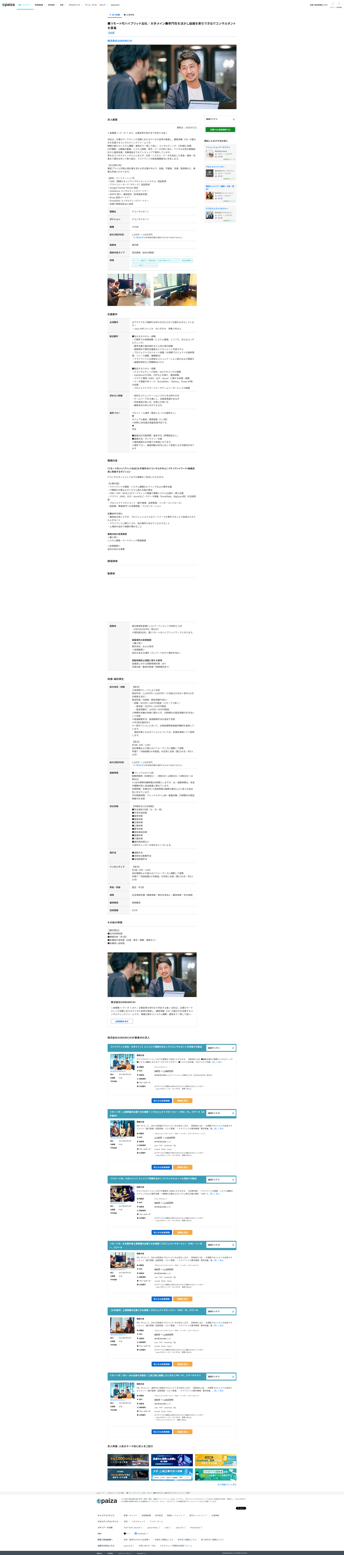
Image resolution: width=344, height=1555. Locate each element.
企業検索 (215, 1515)
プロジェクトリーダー (215, 166)
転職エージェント (174, 1515)
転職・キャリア (130, 1515)
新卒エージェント (196, 1515)
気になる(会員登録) (162, 1100)
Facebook (141, 1533)
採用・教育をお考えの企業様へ (137, 1539)
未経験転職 (146, 1515)
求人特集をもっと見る (227, 1484)
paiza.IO (179, 1527)
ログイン (332, 7)
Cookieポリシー (142, 1553)
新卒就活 (159, 1515)
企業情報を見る (121, 1021)
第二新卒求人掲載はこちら (212, 1539)
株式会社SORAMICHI (120, 40)
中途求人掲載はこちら (164, 1539)
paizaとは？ (115, 5)
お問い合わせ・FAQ (147, 1545)
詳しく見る (217, 1062)
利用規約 (110, 1553)
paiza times (152, 1527)
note (167, 1527)
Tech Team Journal (132, 1527)
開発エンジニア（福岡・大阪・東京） (220, 187)
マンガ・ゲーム (156, 1521)
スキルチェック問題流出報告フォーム (176, 1545)
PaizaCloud (195, 1527)
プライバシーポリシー (125, 1553)
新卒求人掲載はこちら (187, 1539)
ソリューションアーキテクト (218, 147)
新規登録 (339, 7)
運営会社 (99, 1553)
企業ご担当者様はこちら (319, 5)
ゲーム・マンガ (91, 5)
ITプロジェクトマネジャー (217, 208)
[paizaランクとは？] (234, 119)
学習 (126, 1521)
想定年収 (140, 237)
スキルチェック (138, 1521)
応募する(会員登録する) (220, 129)
